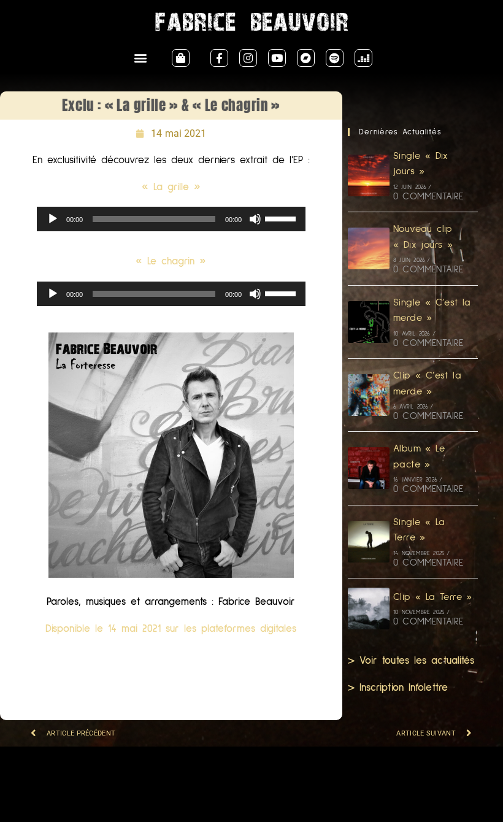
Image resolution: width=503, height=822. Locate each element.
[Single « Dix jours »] (369, 175)
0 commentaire (428, 196)
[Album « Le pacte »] (369, 468)
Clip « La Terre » (432, 597)
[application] (171, 219)
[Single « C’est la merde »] (369, 322)
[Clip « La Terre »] (369, 608)
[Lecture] (53, 219)
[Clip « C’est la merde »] (369, 395)
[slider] (282, 218)
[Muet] (255, 219)
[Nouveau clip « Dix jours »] (369, 248)
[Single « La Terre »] (369, 542)
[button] (141, 58)
